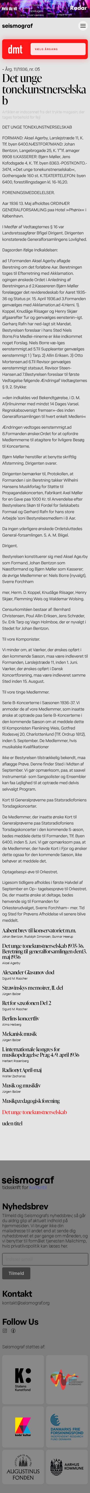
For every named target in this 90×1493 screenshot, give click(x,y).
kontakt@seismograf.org (26, 1302)
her (64, 1245)
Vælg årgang (46, 49)
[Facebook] (13, 1330)
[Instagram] (4, 1330)
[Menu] (83, 26)
